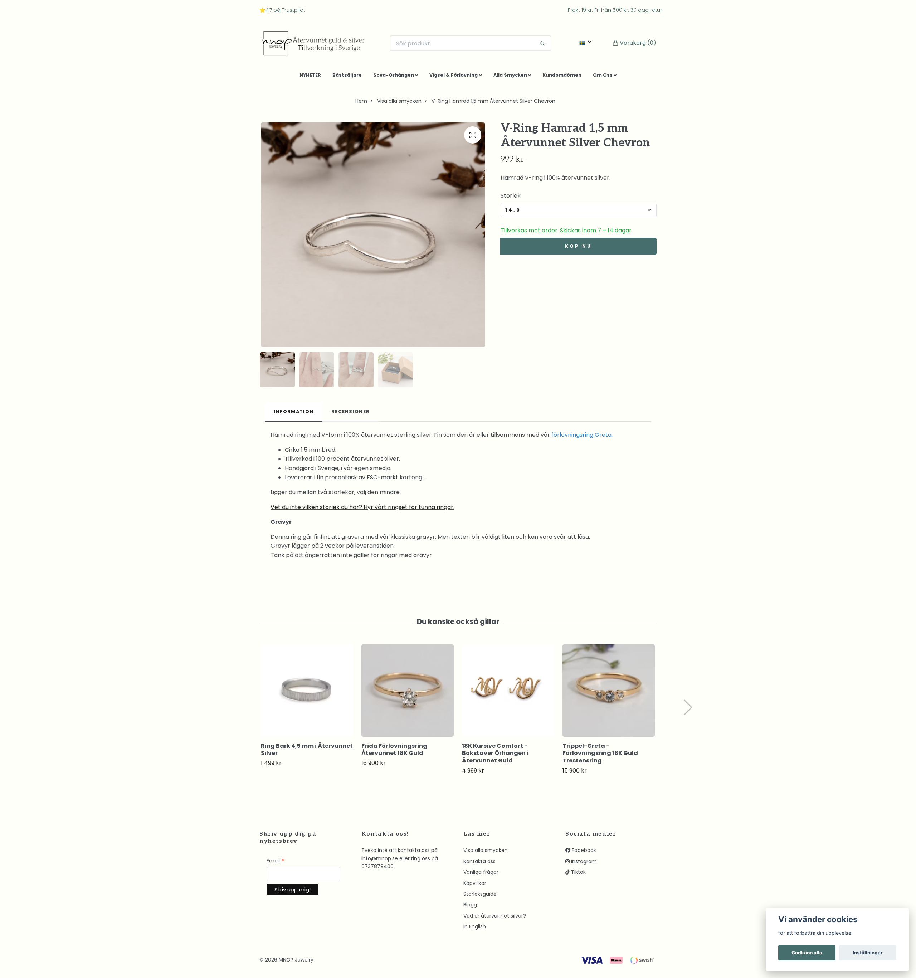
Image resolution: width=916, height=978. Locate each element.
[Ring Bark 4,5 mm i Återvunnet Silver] (307, 693)
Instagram (583, 864)
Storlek (511, 198)
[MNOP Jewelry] (318, 45)
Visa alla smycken (399, 103)
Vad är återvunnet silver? (494, 918)
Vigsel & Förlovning (453, 78)
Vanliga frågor (480, 874)
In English (474, 929)
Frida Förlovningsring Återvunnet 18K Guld (394, 752)
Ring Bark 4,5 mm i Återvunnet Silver (307, 752)
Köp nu (578, 249)
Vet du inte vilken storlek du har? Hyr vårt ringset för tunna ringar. (362, 509)
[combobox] (579, 213)
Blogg (470, 907)
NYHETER (310, 78)
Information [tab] (293, 414)
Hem (361, 103)
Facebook (583, 853)
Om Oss (603, 78)
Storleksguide (480, 896)
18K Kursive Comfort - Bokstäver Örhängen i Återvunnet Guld (495, 756)
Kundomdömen (561, 78)
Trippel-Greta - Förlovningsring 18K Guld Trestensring (600, 756)
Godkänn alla (806, 952)
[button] (687, 710)
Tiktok (578, 874)
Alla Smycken (510, 78)
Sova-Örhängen (393, 78)
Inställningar (868, 952)
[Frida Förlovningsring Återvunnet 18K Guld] (407, 693)
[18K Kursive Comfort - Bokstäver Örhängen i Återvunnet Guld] (508, 693)
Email (276, 864)
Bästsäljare (347, 78)
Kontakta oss (479, 864)
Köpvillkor (474, 885)
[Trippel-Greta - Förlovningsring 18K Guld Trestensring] (608, 693)
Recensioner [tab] (350, 414)
